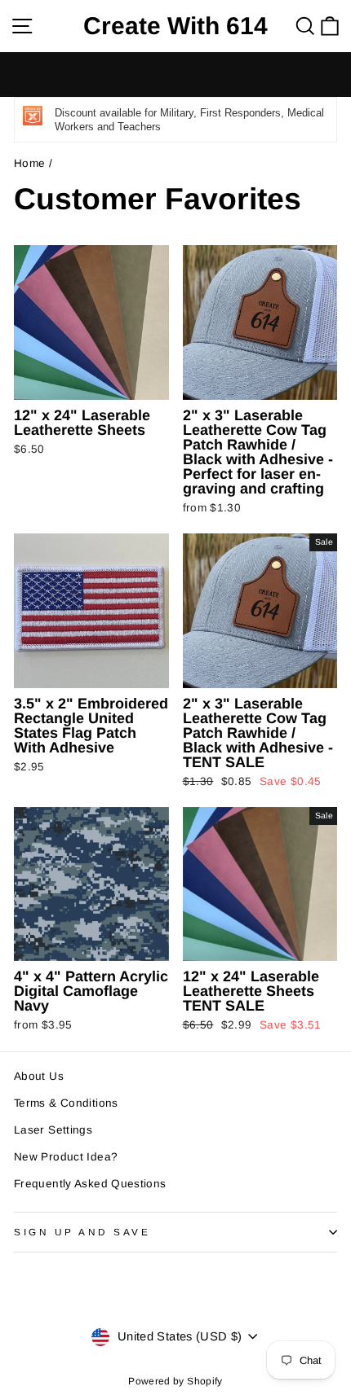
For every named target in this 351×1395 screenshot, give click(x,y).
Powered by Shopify (175, 1381)
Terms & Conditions (66, 1103)
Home (29, 163)
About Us (39, 1076)
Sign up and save (82, 1231)
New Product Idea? (66, 1157)
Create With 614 (175, 26)
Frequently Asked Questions (90, 1184)
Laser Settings (53, 1130)
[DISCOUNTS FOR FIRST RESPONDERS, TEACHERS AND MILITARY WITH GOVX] (175, 74)
